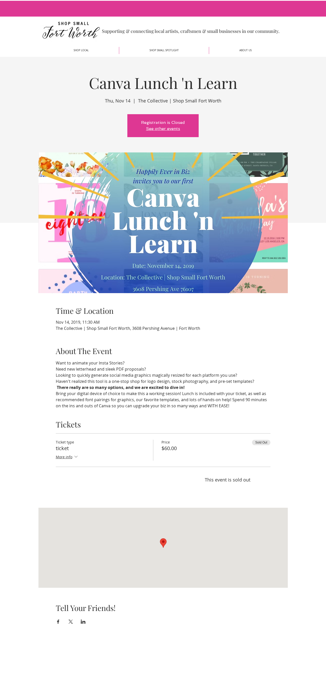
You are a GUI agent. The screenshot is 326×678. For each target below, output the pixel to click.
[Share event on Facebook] (58, 622)
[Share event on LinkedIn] (83, 622)
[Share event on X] (70, 622)
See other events (163, 128)
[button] (81, 50)
